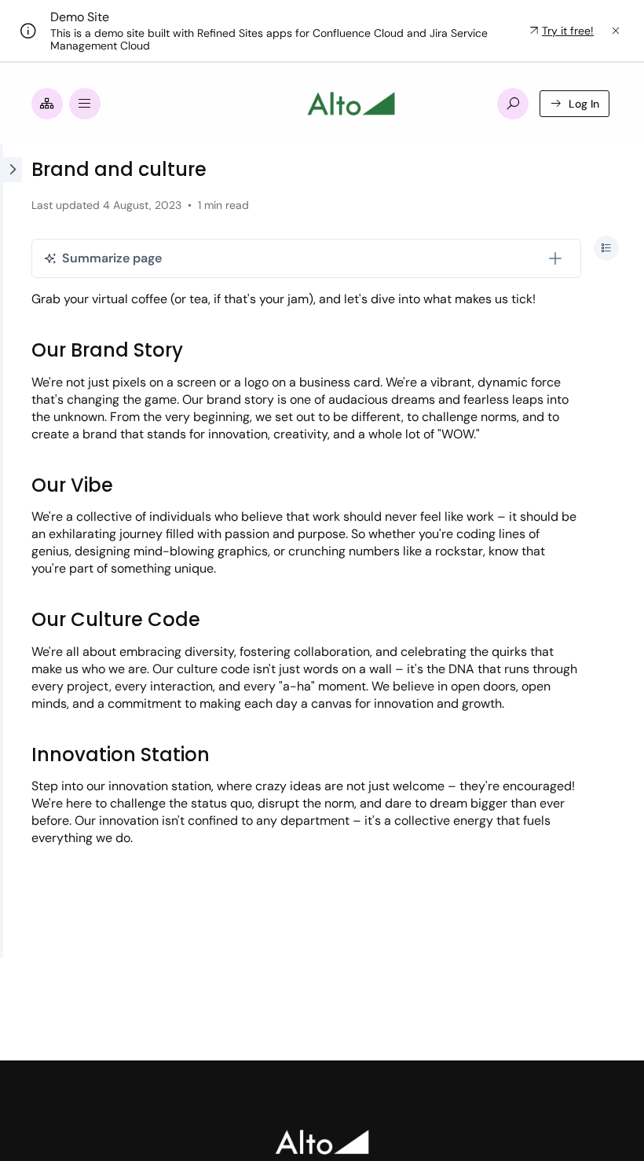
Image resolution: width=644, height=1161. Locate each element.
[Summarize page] (555, 258)
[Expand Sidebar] (11, 551)
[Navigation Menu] (85, 103)
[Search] (513, 103)
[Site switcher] (47, 103)
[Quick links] (351, 103)
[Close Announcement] (615, 30)
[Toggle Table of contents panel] (606, 248)
